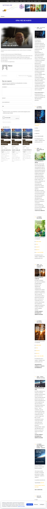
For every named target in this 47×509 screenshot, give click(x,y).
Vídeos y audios (4, 144)
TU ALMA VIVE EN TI (27, 150)
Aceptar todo (29, 504)
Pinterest (39, 1)
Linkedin (35, 1)
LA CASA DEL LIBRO (39, 252)
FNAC (37, 244)
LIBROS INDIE (38, 241)
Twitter (24, 1)
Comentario (4, 86)
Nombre (4, 98)
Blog (4, 41)
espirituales (7, 155)
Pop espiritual (3, 160)
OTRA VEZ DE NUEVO (10, 45)
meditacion (3, 158)
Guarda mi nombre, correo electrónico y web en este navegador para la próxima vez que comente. (16, 112)
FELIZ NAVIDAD (4, 75)
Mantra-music (3, 157)
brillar (17, 153)
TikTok (21, 1)
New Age (8, 158)
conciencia (3, 154)
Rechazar (36, 504)
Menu (3, 16)
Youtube (28, 1)
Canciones (7, 153)
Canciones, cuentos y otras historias (5, 142)
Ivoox (32, 1)
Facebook (12, 1)
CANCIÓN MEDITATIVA (6, 150)
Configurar (42, 504)
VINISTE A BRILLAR (16, 150)
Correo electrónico (6, 102)
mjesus (10, 43)
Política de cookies (21, 506)
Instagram (17, 1)
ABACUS (37, 249)
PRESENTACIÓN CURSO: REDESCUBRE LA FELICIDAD (25, 76)
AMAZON (37, 247)
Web (3, 106)
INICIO (8, 1)
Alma (5, 151)
